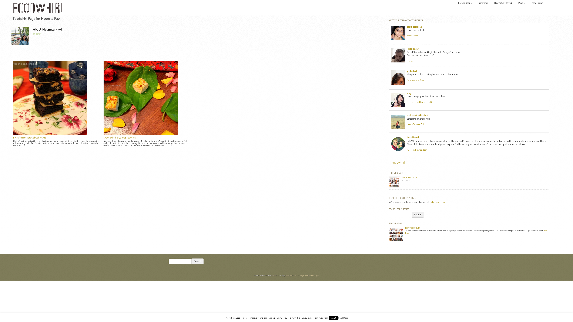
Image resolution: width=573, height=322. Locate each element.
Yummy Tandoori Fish (415, 124)
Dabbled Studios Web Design (294, 275)
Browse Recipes (465, 2)
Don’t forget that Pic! (410, 177)
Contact (274, 275)
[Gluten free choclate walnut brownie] (50, 134)
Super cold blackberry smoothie (420, 102)
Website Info (309, 275)
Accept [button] (333, 318)
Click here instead (438, 202)
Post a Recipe (537, 2)
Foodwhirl (398, 162)
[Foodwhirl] (39, 9)
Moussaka (411, 61)
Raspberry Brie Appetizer (417, 149)
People (521, 2)
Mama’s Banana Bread (415, 80)
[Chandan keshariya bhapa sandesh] (141, 134)
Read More (343, 317)
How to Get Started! (503, 2)
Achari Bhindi (412, 35)
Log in (317, 275)
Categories (483, 2)
